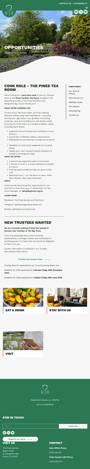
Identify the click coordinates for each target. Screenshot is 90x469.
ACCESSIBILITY (80, 3)
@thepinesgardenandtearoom (28, 204)
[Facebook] (4, 432)
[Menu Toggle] (87, 8)
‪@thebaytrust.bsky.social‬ (23, 209)
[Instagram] (8, 432)
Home (7, 53)
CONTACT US (65, 3)
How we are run (76, 98)
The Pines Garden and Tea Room (29, 200)
